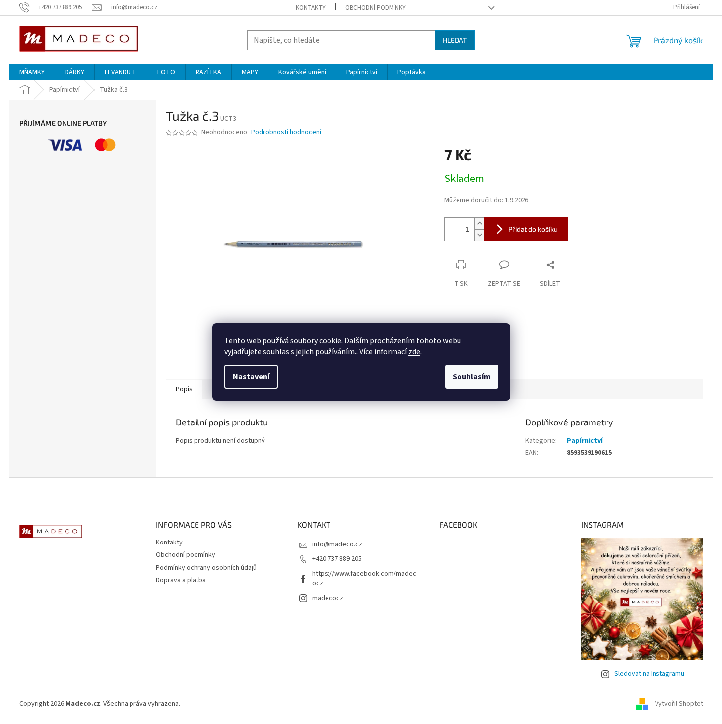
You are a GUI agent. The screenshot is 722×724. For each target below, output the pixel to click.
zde (414, 351)
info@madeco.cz (337, 544)
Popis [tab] (184, 389)
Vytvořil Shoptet (679, 704)
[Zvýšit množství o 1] (479, 223)
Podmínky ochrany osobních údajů (206, 568)
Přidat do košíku (533, 229)
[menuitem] (32, 72)
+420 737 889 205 (337, 559)
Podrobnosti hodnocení (286, 132)
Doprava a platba (181, 580)
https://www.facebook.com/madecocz (364, 578)
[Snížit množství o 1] (479, 235)
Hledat (455, 40)
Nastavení (251, 376)
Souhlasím (472, 376)
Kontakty (311, 7)
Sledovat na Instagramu (649, 674)
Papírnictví (585, 441)
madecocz (327, 598)
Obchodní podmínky (375, 7)
